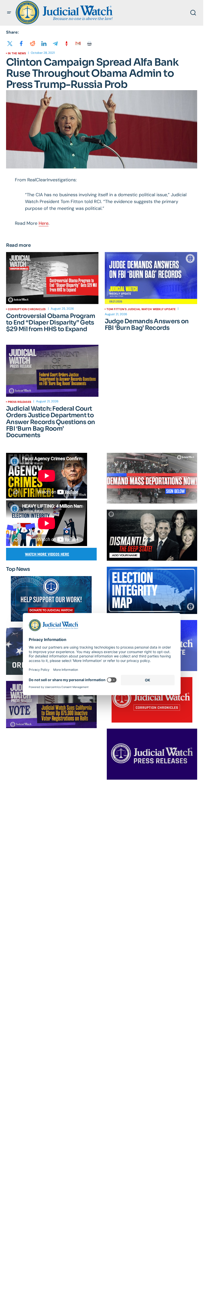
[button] (9, 13)
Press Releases (19, 401)
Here (43, 223)
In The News (17, 53)
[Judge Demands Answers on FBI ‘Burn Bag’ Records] (151, 278)
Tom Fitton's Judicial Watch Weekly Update (141, 309)
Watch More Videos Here (47, 554)
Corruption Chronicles (27, 309)
